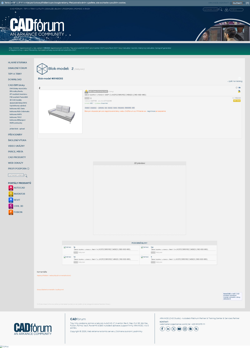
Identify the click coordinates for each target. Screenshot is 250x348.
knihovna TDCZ (15, 117)
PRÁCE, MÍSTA (15, 151)
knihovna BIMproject (17, 120)
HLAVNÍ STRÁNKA (17, 62)
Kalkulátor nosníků (130, 48)
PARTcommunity (16, 123)
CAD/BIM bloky (16, 85)
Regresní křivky (16, 50)
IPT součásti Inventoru (18, 94)
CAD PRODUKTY (17, 157)
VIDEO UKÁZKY (16, 146)
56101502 (128, 108)
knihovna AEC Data (17, 109)
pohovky (101, 108)
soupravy (93, 108)
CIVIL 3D (18, 206)
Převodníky (33, 50)
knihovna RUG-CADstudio (19, 111)
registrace (151, 111)
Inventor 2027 (98, 48)
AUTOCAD (19, 187)
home (115, 108)
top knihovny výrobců (18, 106)
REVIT (16, 200)
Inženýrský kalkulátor (146, 48)
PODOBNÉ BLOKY (139, 243)
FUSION (17, 212)
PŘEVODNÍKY (15, 134)
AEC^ (92, 103)
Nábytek (238, 98)
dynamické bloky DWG (18, 103)
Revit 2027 (113, 48)
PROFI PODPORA (17, 168)
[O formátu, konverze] (91, 98)
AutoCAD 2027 (83, 48)
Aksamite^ (104, 103)
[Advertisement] (139, 149)
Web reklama (93, 331)
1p (74, 247)
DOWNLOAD (15, 79)
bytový (110, 108)
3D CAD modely (16, 100)
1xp (152, 247)
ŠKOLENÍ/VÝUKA (17, 140)
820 (133, 108)
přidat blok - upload (17, 129)
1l (151, 257)
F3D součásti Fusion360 (19, 97)
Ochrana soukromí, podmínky (129, 331)
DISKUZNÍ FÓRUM (17, 68)
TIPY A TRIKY (15, 73)
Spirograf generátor (163, 48)
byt (106, 108)
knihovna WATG (16, 114)
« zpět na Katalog (234, 81)
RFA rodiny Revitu (16, 91)
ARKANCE (164, 318)
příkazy (49, 50)
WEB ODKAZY (15, 163)
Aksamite (121, 108)
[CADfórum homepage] (37, 36)
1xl (74, 257)
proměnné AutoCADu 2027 (65, 50)
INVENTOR (19, 193)
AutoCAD (227, 294)
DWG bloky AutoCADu (18, 89)
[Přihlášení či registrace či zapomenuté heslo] (226, 11)
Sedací (87, 108)
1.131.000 (46, 48)
